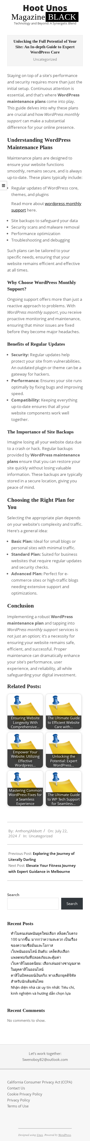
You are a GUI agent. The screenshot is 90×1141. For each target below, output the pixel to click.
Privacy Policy (18, 1100)
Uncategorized (45, 59)
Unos (40, 1135)
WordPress (64, 1135)
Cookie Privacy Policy (24, 1094)
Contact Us (16, 1088)
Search (13, 894)
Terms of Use (18, 1106)
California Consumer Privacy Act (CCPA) (39, 1082)
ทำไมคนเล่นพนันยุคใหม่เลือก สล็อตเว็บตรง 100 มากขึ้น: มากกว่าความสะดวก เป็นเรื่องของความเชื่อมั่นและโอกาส (44, 939)
